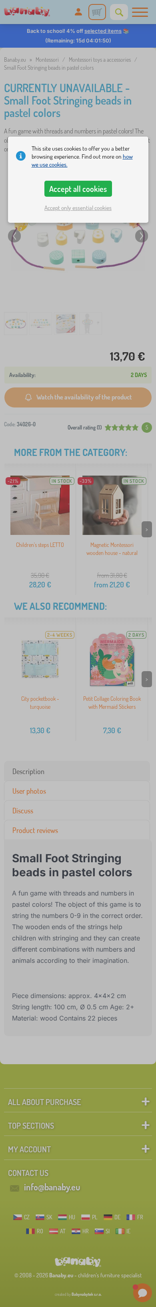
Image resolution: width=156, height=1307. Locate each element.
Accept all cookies (78, 189)
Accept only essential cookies (78, 208)
